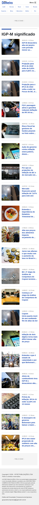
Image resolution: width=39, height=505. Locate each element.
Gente (27, 6)
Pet (35, 11)
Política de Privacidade (9, 497)
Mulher (27, 11)
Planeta (35, 6)
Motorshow (19, 11)
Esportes (3, 11)
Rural (19, 6)
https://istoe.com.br (20, 492)
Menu (11, 11)
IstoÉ (3, 6)
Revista (12, 6)
